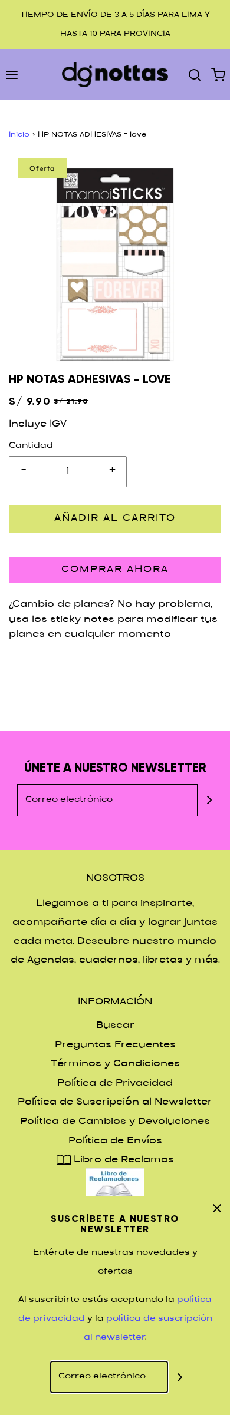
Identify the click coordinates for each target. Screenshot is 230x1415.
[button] (115, 264)
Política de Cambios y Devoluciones (115, 1122)
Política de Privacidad (115, 1083)
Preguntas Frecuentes (115, 1045)
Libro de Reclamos (122, 1160)
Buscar (115, 1025)
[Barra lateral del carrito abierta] (218, 74)
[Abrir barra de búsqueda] (194, 74)
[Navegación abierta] (12, 74)
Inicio (19, 134)
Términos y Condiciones (115, 1064)
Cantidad (31, 446)
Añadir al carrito (115, 518)
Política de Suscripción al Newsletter (115, 1102)
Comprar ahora (115, 570)
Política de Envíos (115, 1141)
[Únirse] (209, 800)
